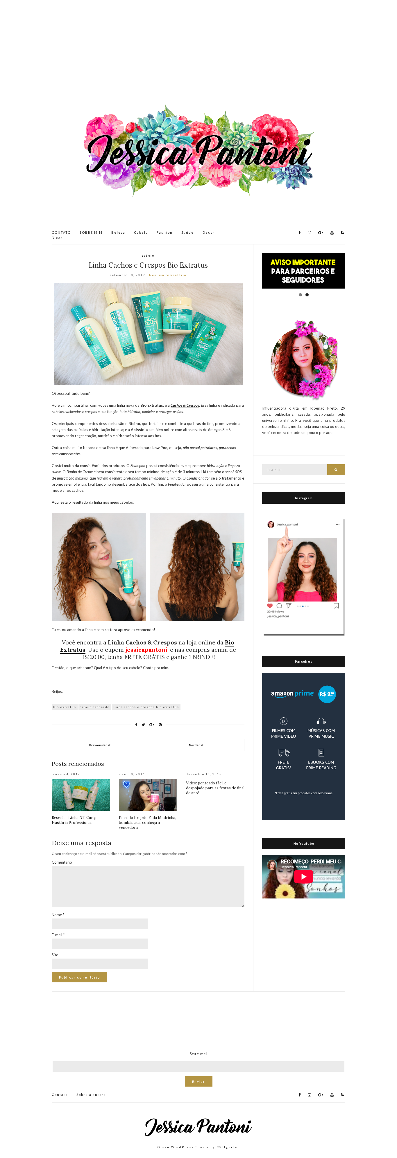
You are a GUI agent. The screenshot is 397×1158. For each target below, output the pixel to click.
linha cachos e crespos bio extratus (146, 707)
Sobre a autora (91, 1094)
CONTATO (61, 232)
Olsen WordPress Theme (183, 1147)
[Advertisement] (198, 52)
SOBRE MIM (91, 232)
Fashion (165, 232)
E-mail (58, 934)
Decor (209, 232)
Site (55, 954)
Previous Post (99, 745)
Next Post (196, 745)
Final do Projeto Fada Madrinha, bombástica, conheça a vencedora (147, 822)
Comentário (62, 862)
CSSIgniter (228, 1147)
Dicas (57, 237)
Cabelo (141, 232)
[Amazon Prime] (303, 746)
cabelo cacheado (95, 707)
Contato (60, 1094)
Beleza (118, 232)
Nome (58, 914)
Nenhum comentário (167, 275)
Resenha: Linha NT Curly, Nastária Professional (74, 820)
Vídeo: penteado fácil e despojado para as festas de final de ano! (215, 788)
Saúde (187, 232)
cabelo (148, 255)
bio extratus (64, 707)
